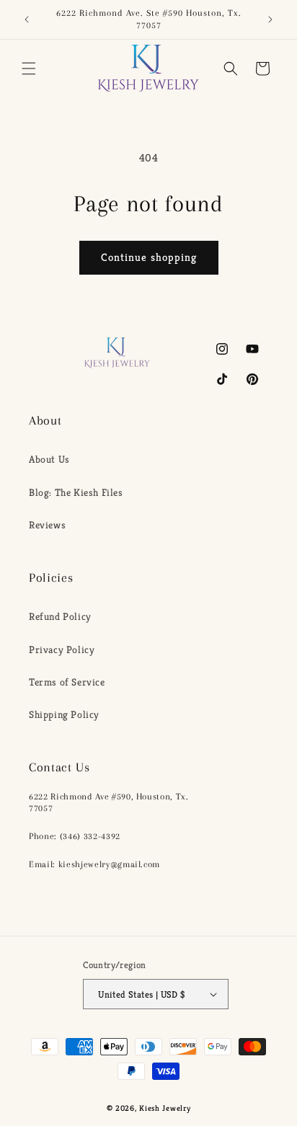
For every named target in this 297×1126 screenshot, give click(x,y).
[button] (29, 68)
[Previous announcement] (27, 19)
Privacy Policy (61, 649)
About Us (49, 459)
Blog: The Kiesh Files (76, 492)
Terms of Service (67, 681)
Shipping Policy (64, 714)
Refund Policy (60, 616)
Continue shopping (149, 257)
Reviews (47, 524)
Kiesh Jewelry (164, 1108)
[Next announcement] (270, 19)
